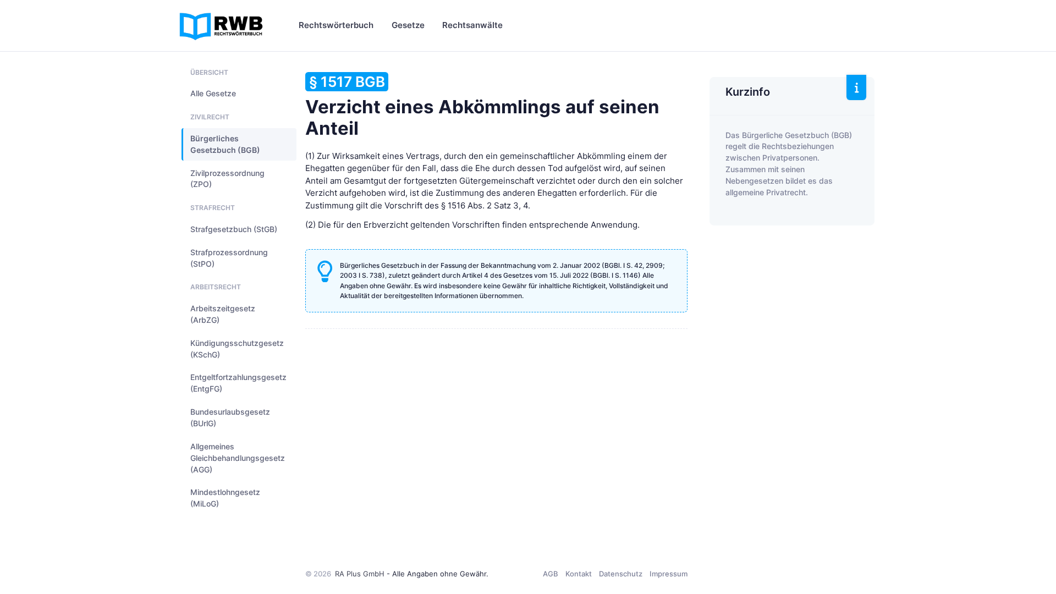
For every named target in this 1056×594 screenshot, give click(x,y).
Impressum (669, 573)
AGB (550, 573)
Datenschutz (620, 573)
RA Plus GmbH (359, 573)
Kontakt (578, 573)
